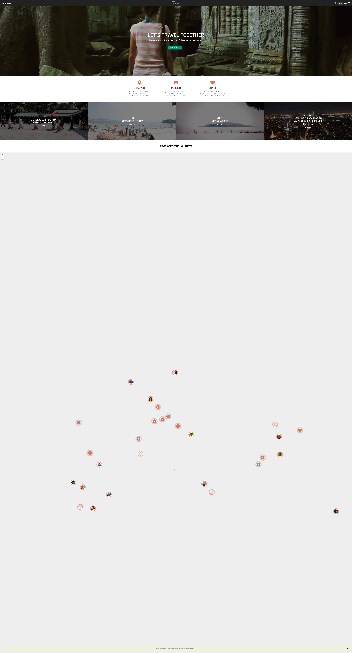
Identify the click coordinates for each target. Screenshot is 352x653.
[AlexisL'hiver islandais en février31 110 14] (131, 382)
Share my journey (175, 48)
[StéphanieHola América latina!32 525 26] (73, 482)
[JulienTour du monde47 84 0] (275, 424)
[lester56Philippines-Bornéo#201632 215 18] (280, 454)
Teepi (176, 3)
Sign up (9, 3)
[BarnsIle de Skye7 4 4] (150, 399)
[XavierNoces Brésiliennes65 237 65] (109, 494)
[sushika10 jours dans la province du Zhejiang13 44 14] (279, 436)
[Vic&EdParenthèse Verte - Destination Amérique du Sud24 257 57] (82, 487)
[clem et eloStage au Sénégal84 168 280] (140, 453)
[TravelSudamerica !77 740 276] (99, 464)
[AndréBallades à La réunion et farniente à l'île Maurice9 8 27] (211, 492)
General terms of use (190, 648)
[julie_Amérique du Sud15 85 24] (93, 508)
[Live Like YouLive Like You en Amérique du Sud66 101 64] (80, 507)
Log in (4, 3)
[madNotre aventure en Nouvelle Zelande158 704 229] (336, 511)
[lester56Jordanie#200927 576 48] (191, 434)
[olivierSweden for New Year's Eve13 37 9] (175, 372)
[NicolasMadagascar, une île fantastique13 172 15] (204, 484)
